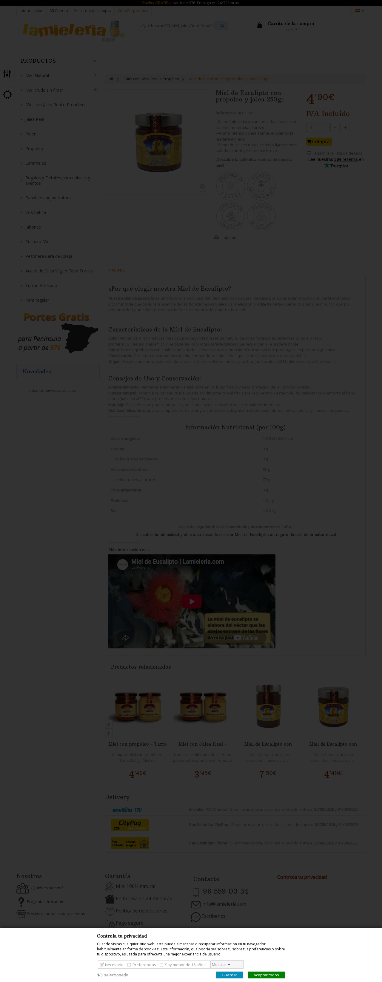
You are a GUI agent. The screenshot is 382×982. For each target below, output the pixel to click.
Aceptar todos (266, 975)
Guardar (229, 975)
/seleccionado (112, 975)
